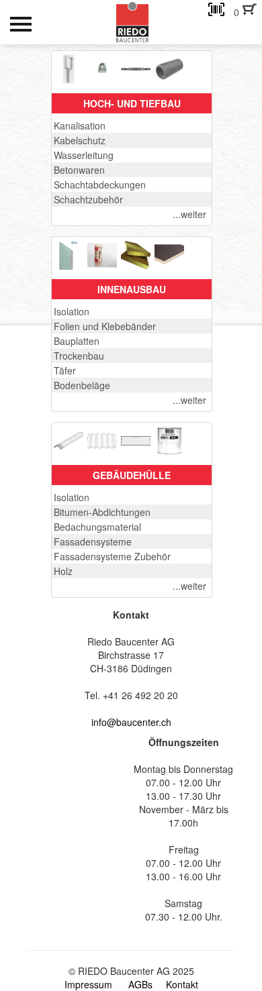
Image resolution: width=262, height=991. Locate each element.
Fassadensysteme (93, 541)
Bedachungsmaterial (97, 526)
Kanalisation (79, 125)
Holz (63, 571)
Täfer (65, 370)
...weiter (189, 214)
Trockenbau (79, 355)
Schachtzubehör (88, 199)
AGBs (140, 984)
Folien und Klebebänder (105, 326)
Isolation (71, 311)
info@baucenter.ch (131, 722)
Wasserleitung (84, 155)
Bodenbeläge (82, 385)
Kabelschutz (79, 140)
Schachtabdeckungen (100, 184)
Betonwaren (79, 169)
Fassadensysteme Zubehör (112, 556)
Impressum (88, 984)
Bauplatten (76, 341)
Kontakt (182, 984)
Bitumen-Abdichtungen (102, 512)
